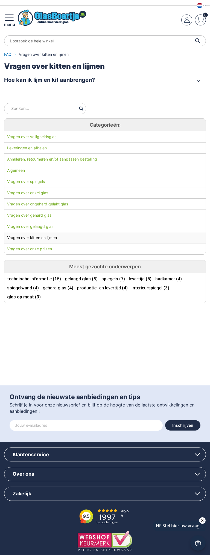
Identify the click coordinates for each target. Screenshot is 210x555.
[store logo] (52, 18)
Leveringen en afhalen (27, 148)
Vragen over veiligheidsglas (31, 136)
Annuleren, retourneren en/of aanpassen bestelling (52, 159)
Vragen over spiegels (26, 181)
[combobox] (105, 40)
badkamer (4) (168, 278)
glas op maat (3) (24, 297)
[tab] (102, 80)
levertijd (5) (140, 278)
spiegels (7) (113, 278)
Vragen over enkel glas (27, 192)
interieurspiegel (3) (150, 287)
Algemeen (16, 170)
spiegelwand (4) (23, 287)
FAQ (8, 54)
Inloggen (186, 19)
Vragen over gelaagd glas (30, 226)
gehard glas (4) (58, 287)
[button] (200, 5)
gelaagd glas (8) (81, 278)
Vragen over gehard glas (29, 215)
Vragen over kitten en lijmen (32, 237)
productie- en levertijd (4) (102, 287)
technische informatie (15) (34, 278)
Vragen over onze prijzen (29, 248)
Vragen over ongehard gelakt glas (37, 204)
